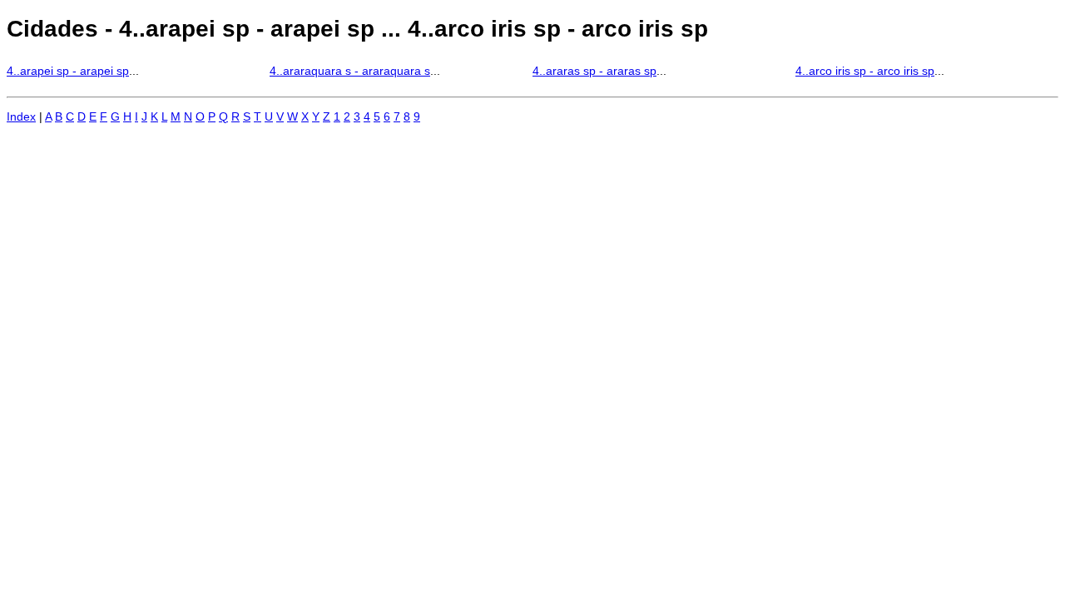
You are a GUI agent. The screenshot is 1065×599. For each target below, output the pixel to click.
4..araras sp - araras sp (594, 70)
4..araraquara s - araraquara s (350, 70)
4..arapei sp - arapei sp (68, 70)
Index (21, 116)
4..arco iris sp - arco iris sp (864, 70)
